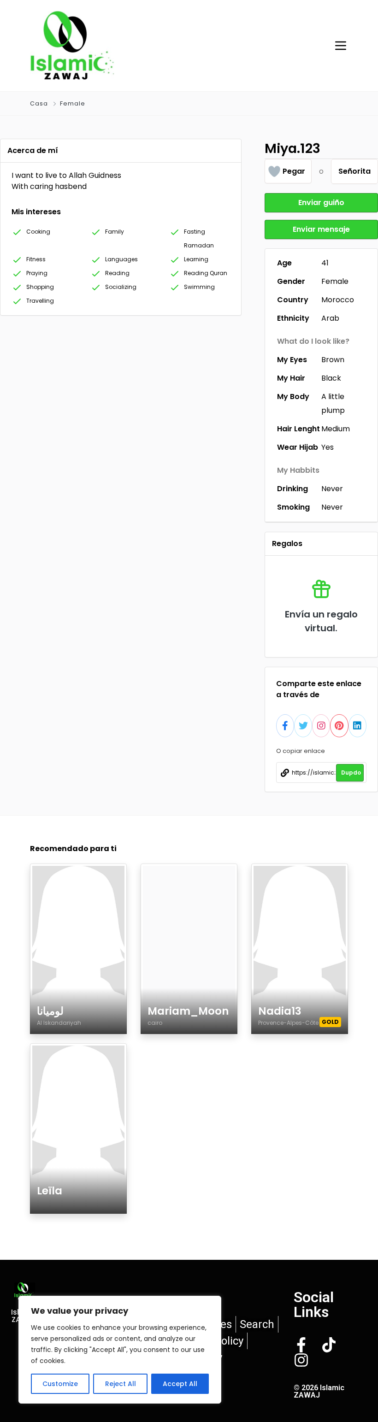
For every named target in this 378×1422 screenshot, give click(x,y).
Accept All (180, 1383)
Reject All (120, 1383)
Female (72, 103)
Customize (60, 1383)
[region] (119, 1350)
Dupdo (351, 772)
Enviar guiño (321, 202)
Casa (39, 103)
